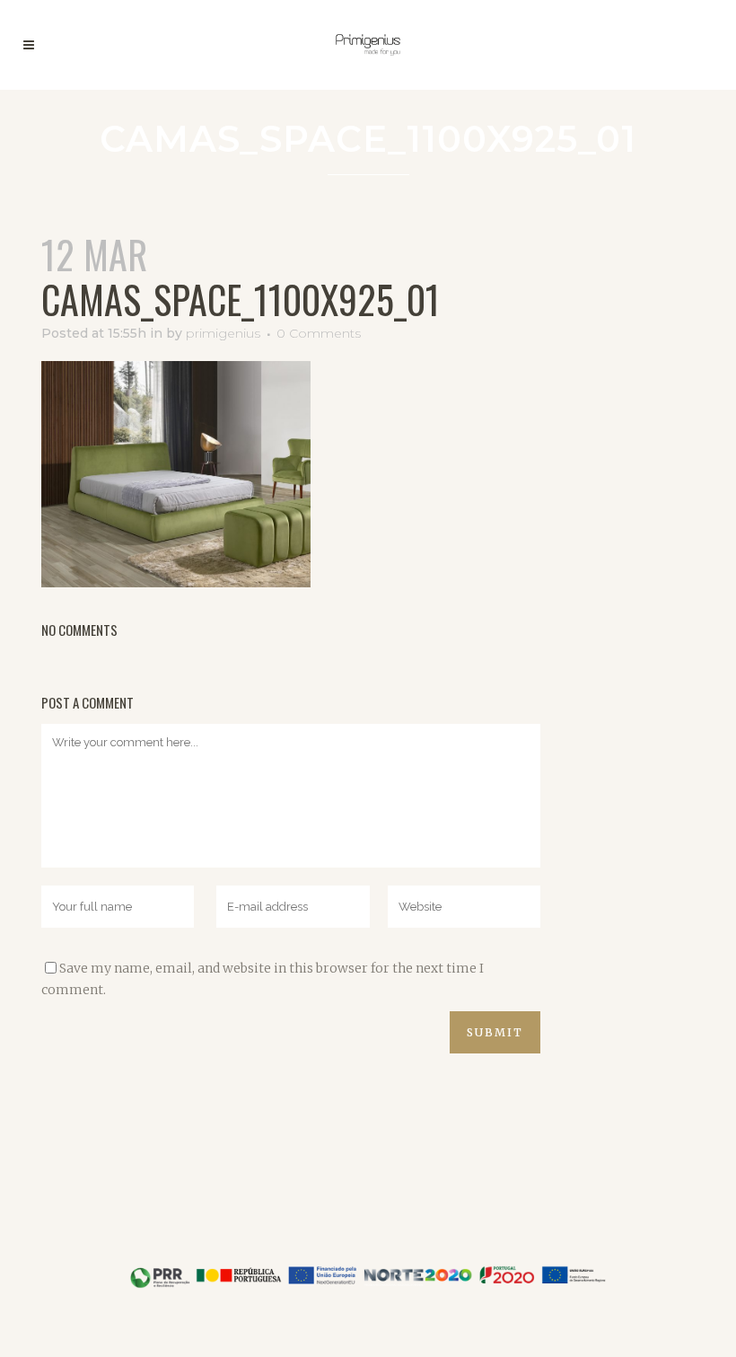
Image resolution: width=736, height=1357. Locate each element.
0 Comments (318, 333)
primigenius (223, 333)
